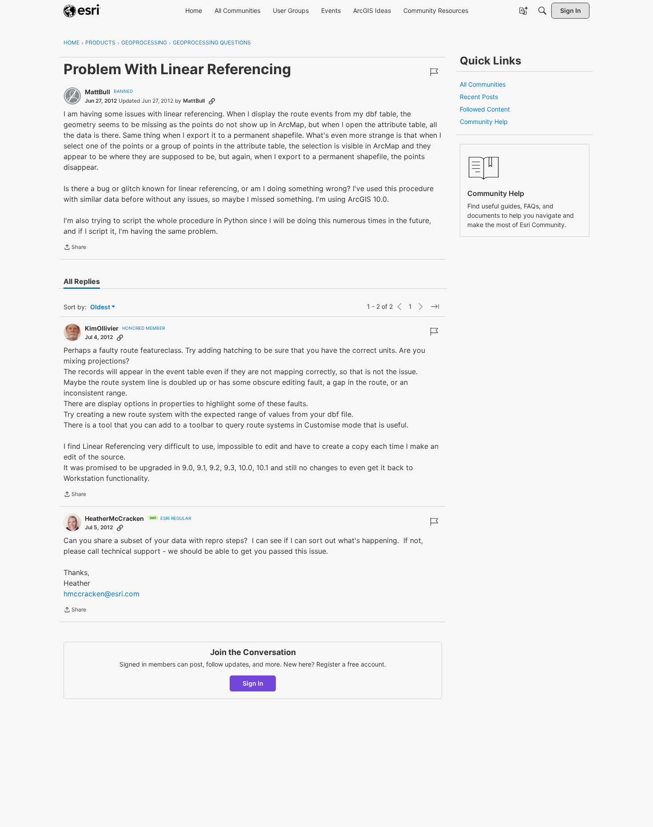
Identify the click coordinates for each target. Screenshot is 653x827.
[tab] (81, 281)
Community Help (484, 121)
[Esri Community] (82, 10)
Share (75, 248)
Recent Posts (479, 96)
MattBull (97, 92)
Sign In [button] (253, 683)
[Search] (542, 11)
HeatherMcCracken (114, 518)
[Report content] (434, 72)
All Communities (483, 84)
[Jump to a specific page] (435, 307)
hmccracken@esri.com (101, 593)
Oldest (100, 307)
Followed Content (485, 109)
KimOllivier (102, 328)
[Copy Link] (212, 101)
